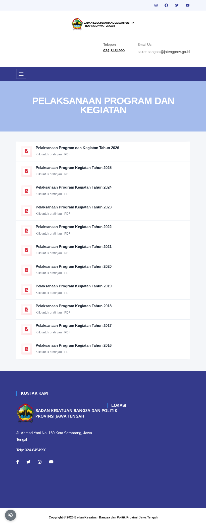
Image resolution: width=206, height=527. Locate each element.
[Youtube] (51, 461)
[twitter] (177, 5)
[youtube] (188, 5)
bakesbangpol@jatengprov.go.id (163, 52)
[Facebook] (17, 461)
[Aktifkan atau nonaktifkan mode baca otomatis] (10, 515)
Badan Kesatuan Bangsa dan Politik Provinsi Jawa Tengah (116, 517)
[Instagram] (40, 461)
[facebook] (167, 5)
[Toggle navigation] (21, 74)
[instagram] (156, 5)
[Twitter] (28, 461)
